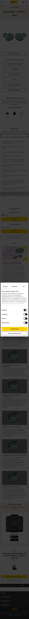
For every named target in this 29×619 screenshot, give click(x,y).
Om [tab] (24, 286)
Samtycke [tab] (5, 286)
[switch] (25, 314)
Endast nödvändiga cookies (14, 333)
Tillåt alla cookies (14, 328)
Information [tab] (14, 286)
